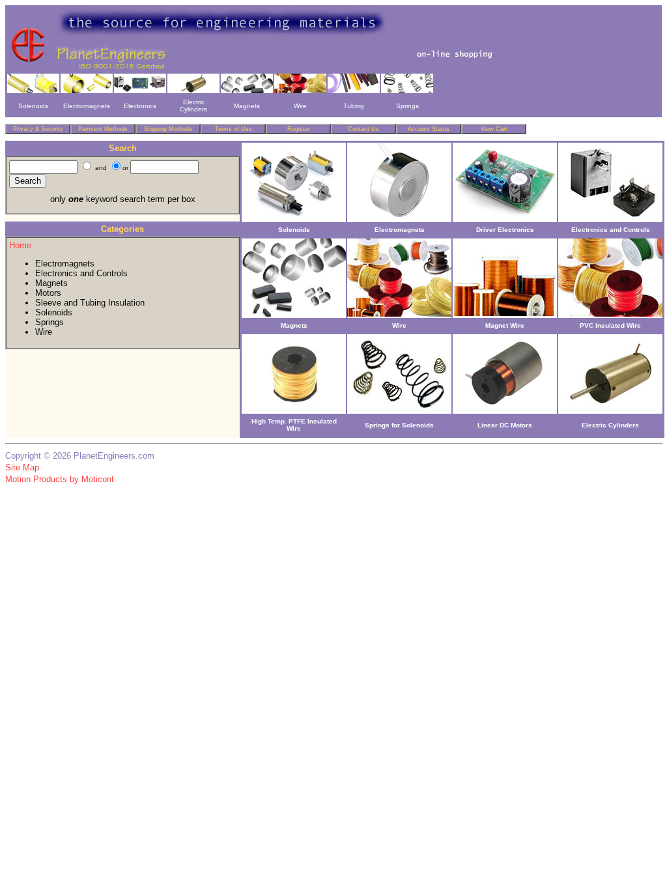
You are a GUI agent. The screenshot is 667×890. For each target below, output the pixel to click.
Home (20, 245)
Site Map (22, 467)
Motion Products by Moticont (59, 479)
